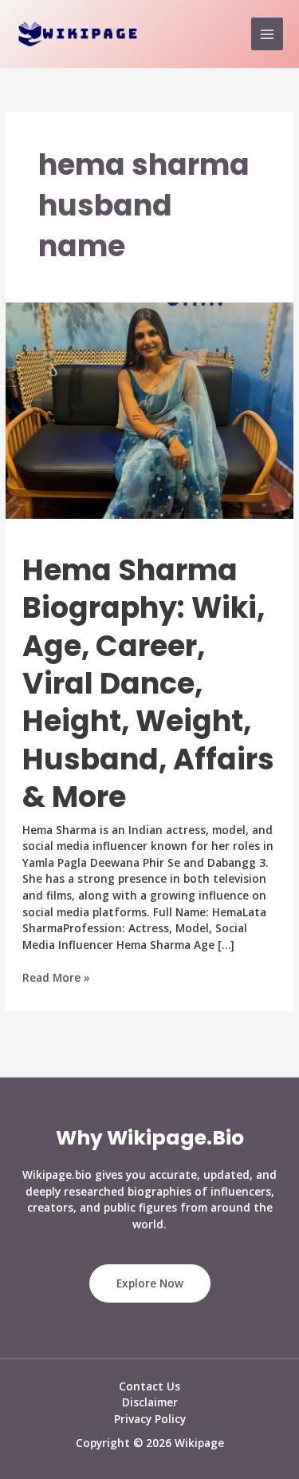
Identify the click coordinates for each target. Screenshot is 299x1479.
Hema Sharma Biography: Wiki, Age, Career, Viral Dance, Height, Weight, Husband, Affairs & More (148, 684)
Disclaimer (150, 1402)
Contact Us (149, 1386)
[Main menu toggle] (267, 34)
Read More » (56, 978)
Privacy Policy (150, 1418)
